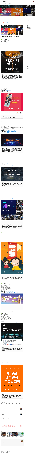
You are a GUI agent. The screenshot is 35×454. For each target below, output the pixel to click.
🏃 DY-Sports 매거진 (29, 29)
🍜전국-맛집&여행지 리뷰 (29, 28)
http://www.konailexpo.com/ (9, 291)
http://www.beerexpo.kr (9, 90)
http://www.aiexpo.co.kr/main (10, 197)
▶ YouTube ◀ (5, 3)
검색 (32, 1)
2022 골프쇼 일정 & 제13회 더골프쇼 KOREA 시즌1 (7, 425)
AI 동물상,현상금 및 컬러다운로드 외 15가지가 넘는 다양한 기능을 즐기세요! (10, 414)
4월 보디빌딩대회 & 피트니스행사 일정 (6, 424)
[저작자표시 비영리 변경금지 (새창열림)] (9, 418)
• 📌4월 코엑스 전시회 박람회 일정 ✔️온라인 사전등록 (9, 22)
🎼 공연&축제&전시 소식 (29, 26)
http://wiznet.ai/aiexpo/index (10, 198)
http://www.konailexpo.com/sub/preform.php (12, 292)
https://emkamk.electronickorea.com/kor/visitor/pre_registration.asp (10, 165)
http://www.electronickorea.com (10, 163)
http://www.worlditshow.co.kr (10, 321)
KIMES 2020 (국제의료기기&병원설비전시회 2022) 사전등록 (8, 426)
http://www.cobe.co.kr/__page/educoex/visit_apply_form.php (14, 240)
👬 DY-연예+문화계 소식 (29, 25)
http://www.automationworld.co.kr (10, 130)
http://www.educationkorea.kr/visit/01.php (11, 363)
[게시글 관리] (4, 418)
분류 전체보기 (28, 20)
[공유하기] (3, 418)
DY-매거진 (3, 1)
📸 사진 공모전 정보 (29, 27)
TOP (33, 451)
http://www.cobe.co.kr (9, 239)
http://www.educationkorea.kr (10, 362)
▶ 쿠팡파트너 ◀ (10, 3)
